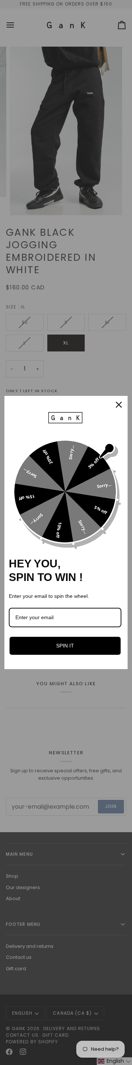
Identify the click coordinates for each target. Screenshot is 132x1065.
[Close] (119, 405)
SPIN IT (65, 646)
